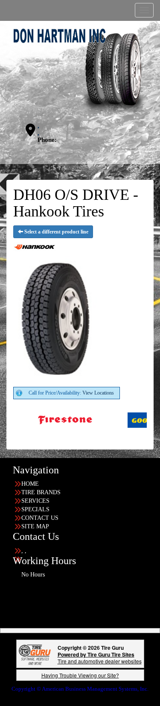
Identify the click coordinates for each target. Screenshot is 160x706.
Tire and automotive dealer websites (100, 658)
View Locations (98, 393)
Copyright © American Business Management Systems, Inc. (80, 689)
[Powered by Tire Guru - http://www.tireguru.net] (35, 653)
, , (38, 129)
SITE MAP (35, 526)
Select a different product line (55, 232)
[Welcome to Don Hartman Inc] (80, 71)
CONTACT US (39, 518)
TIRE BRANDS (41, 492)
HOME (30, 484)
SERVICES (35, 501)
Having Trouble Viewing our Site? (80, 675)
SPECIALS (35, 509)
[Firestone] (50, 419)
